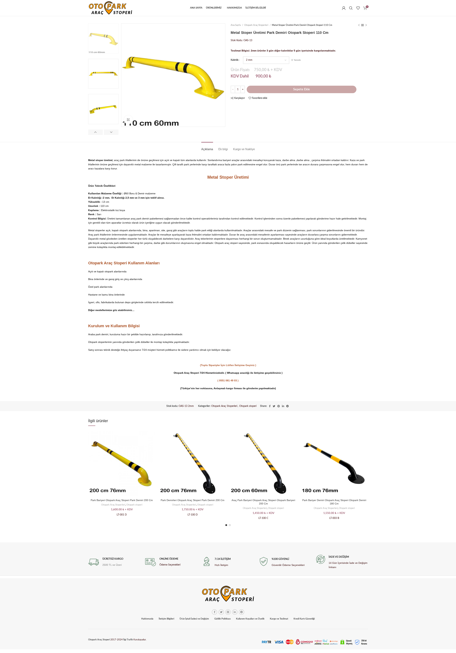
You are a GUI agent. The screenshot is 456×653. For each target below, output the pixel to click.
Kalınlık (234, 60)
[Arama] (350, 8)
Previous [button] (95, 132)
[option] (103, 38)
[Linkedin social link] (283, 406)
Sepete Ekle (301, 89)
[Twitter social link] (274, 406)
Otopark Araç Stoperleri (256, 25)
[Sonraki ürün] (366, 25)
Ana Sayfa (236, 25)
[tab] (207, 147)
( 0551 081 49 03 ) (228, 380)
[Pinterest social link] (278, 406)
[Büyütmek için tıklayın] (128, 119)
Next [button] (111, 132)
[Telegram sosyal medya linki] (287, 406)
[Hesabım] (343, 8)
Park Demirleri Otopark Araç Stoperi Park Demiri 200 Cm (192, 500)
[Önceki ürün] (359, 25)
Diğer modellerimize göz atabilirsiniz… (111, 310)
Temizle (297, 60)
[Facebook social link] (270, 406)
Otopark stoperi (247, 406)
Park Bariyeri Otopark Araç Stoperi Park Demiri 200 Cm (122, 500)
